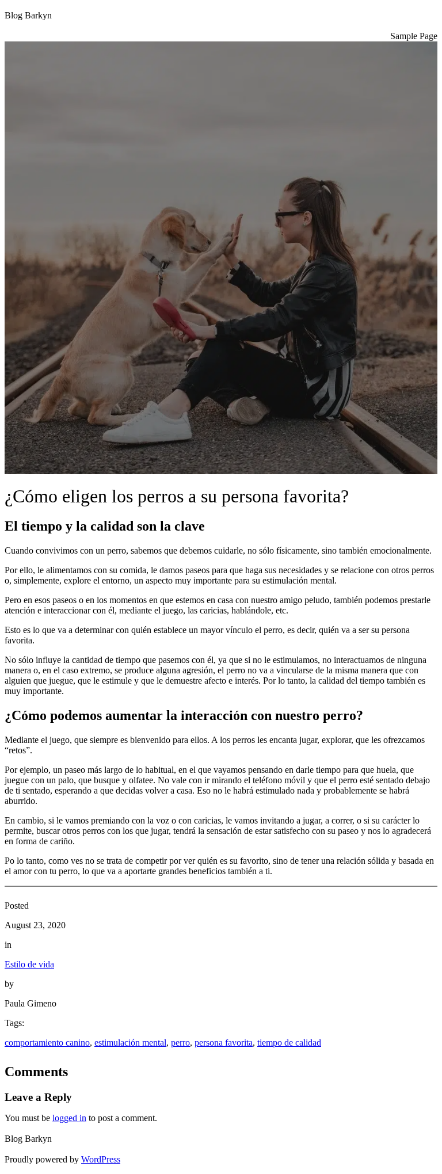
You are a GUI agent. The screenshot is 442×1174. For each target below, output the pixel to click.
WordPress (100, 1159)
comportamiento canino (47, 1042)
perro (180, 1042)
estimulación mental (130, 1042)
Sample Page (413, 36)
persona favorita (224, 1042)
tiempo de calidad (289, 1042)
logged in (69, 1118)
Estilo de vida (29, 964)
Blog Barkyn (28, 15)
